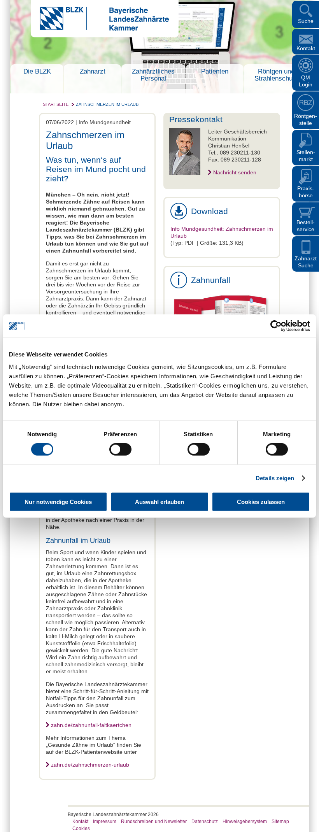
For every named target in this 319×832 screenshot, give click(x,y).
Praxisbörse (305, 191)
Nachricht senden (234, 172)
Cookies (81, 828)
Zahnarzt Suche (305, 262)
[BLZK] (100, 29)
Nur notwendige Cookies (58, 501)
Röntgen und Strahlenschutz (276, 75)
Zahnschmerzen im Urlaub (107, 104)
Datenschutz (204, 821)
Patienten (214, 71)
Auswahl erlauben (159, 501)
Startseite (55, 104)
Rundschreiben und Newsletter (154, 821)
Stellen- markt (305, 155)
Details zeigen (275, 478)
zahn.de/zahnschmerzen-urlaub (90, 765)
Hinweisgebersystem (245, 821)
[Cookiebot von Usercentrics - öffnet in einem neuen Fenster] (276, 326)
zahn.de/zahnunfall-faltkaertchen (91, 725)
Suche (306, 21)
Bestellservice (305, 225)
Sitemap (280, 821)
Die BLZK (37, 71)
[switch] (120, 449)
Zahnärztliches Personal (153, 75)
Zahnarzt (92, 71)
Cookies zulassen (261, 501)
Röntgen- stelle (305, 119)
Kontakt (305, 48)
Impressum (104, 821)
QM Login (305, 81)
